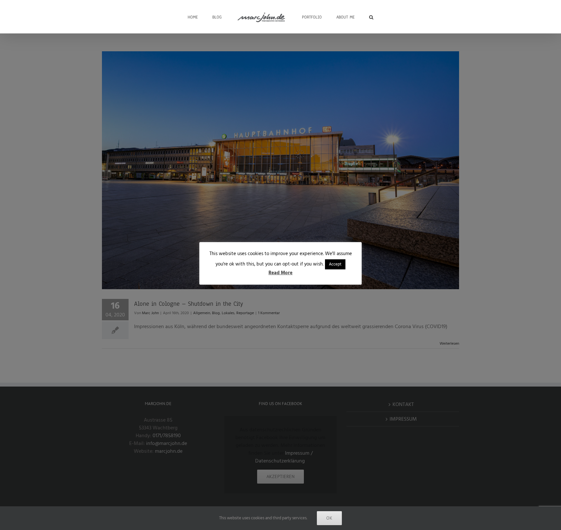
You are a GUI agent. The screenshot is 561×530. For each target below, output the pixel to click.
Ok (329, 518)
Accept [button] (335, 264)
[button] (351, 16)
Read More (280, 272)
